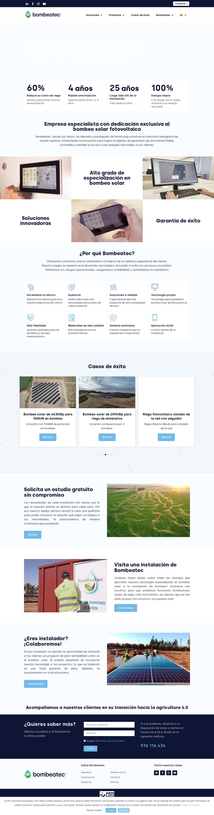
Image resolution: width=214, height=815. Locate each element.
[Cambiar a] (183, 15)
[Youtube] (44, 4)
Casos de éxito (140, 15)
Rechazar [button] (124, 810)
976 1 (146, 745)
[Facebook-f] (32, 4)
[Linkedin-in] (27, 4)
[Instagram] (38, 4)
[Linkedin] (156, 772)
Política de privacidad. (111, 741)
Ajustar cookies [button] (94, 810)
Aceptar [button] (111, 810)
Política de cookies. (190, 805)
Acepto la (105, 741)
